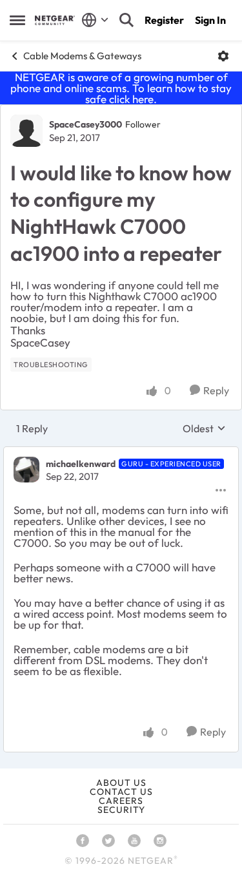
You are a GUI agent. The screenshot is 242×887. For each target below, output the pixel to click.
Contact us (121, 791)
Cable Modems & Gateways (82, 56)
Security (121, 809)
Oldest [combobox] (204, 428)
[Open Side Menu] (17, 20)
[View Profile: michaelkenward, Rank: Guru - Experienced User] (26, 469)
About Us (121, 782)
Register (164, 20)
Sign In (210, 20)
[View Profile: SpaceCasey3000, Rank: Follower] (26, 131)
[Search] (126, 20)
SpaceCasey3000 (85, 124)
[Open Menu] (223, 56)
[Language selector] (95, 20)
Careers (121, 800)
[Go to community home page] (55, 20)
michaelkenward (81, 463)
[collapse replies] (121, 452)
